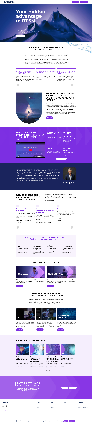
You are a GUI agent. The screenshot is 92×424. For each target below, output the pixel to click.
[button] (37, 2)
